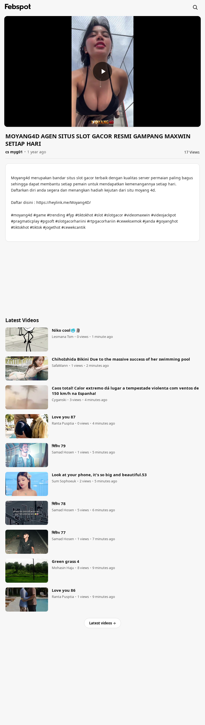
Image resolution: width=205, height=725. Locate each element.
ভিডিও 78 (59, 503)
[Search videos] (195, 7)
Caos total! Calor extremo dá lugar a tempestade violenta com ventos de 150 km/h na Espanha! (125, 390)
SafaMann (60, 365)
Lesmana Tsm (62, 336)
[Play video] (102, 71)
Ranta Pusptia (63, 423)
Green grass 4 (65, 561)
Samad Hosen (63, 452)
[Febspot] (18, 7)
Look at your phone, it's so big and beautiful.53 (99, 474)
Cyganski (59, 400)
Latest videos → (102, 623)
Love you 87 (64, 416)
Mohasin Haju (63, 568)
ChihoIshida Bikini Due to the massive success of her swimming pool (121, 359)
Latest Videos (22, 320)
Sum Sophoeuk (64, 481)
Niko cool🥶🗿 (66, 330)
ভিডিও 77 (59, 532)
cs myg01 (14, 151)
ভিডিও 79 (59, 445)
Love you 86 (64, 590)
